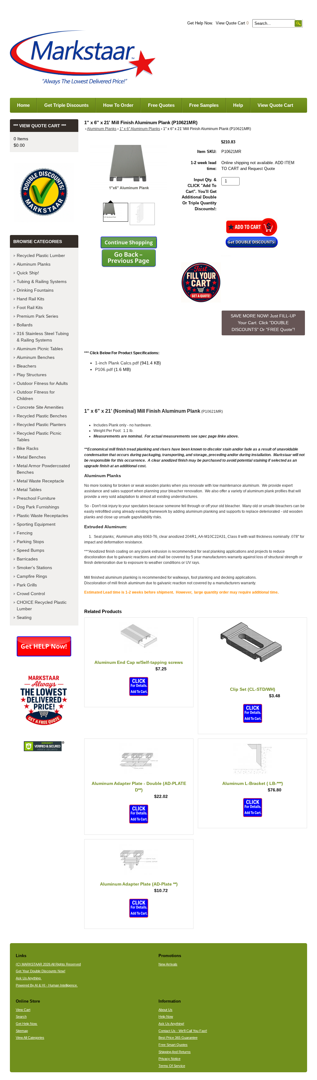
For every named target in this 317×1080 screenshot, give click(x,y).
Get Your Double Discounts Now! (40, 971)
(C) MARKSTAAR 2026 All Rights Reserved (48, 964)
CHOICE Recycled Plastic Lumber (42, 605)
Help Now (165, 1016)
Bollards (25, 324)
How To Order (118, 105)
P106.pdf (104, 369)
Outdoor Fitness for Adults (42, 383)
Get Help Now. (200, 23)
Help (238, 105)
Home (23, 105)
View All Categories (30, 1037)
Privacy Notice (169, 1058)
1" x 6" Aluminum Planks (139, 129)
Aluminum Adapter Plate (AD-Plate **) (139, 884)
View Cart (23, 1010)
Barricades (27, 558)
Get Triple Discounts (66, 105)
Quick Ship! (28, 272)
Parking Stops (30, 541)
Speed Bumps (30, 550)
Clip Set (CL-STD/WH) (252, 689)
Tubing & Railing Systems (42, 281)
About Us (165, 1010)
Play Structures (31, 374)
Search (21, 1016)
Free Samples (204, 105)
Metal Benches (31, 457)
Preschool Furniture (36, 498)
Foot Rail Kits (30, 307)
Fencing (25, 532)
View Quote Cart (232, 23)
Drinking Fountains (35, 290)
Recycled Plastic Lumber (41, 255)
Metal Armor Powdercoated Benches (43, 469)
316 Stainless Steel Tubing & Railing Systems (43, 336)
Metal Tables (29, 489)
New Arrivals (167, 964)
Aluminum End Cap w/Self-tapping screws (138, 662)
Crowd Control (31, 593)
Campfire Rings (32, 576)
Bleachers (26, 366)
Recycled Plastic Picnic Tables (39, 436)
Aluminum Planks (101, 129)
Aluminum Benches (35, 357)
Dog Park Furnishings (38, 506)
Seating (24, 617)
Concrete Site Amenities (40, 407)
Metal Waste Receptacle (40, 480)
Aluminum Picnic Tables (40, 348)
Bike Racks (27, 448)
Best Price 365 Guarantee (178, 1037)
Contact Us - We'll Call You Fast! (182, 1031)
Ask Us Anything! (171, 1024)
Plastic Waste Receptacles (42, 515)
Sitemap (22, 1031)
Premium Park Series (37, 316)
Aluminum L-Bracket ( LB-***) (252, 783)
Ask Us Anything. (28, 978)
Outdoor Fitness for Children (36, 395)
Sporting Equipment (36, 524)
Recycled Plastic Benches (42, 415)
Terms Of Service (171, 1066)
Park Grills (27, 584)
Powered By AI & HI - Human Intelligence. (47, 985)
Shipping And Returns (174, 1052)
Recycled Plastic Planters (41, 424)
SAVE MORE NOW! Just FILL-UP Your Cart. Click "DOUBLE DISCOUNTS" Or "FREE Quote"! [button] (263, 322)
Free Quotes (161, 105)
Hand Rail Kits (30, 298)
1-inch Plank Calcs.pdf (117, 362)
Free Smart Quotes (173, 1045)
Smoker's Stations (34, 567)
